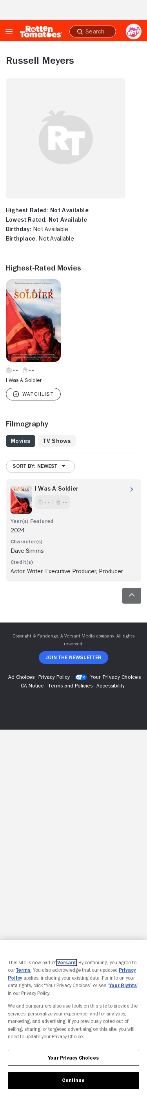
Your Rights (123, 985)
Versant (66, 962)
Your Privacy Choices (116, 677)
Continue (73, 1080)
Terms (23, 970)
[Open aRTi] (133, 31)
